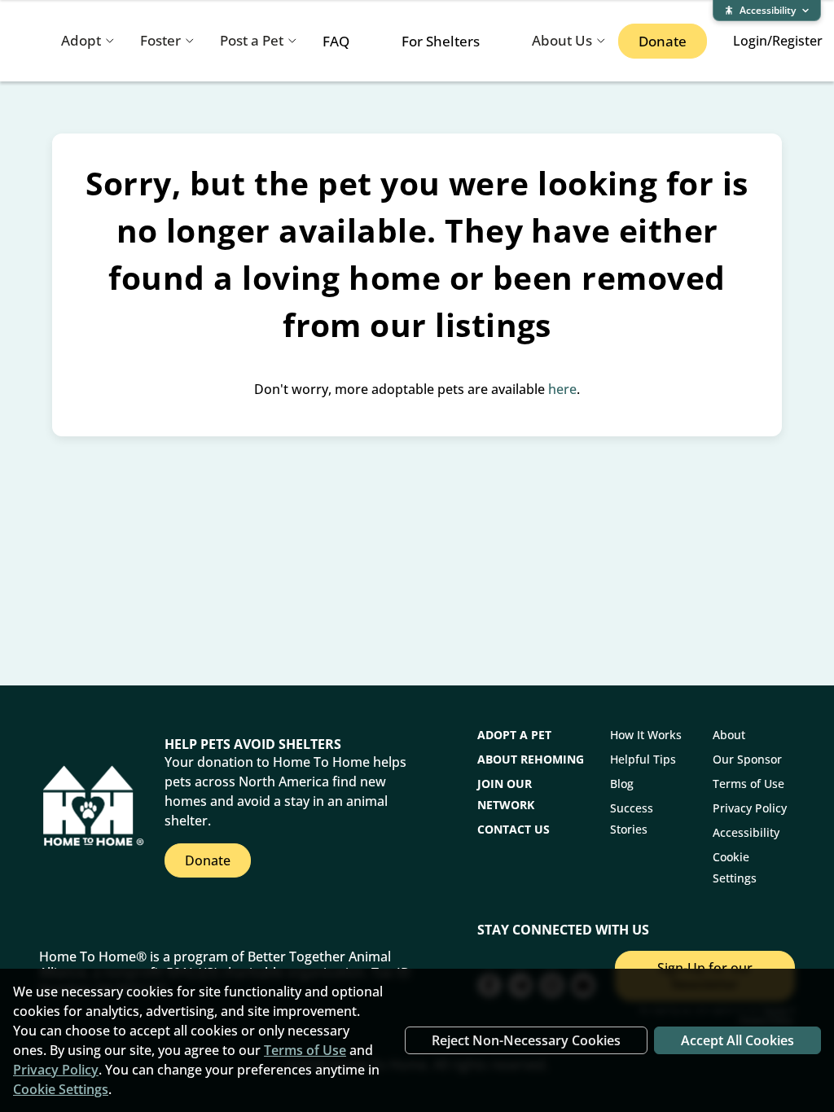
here (562, 389)
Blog (622, 783)
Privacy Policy (750, 808)
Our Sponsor (747, 759)
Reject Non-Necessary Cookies (526, 1040)
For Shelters (441, 41)
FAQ (336, 41)
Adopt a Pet (514, 734)
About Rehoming (530, 759)
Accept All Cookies (737, 1040)
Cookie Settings (60, 1089)
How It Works (646, 734)
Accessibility (746, 832)
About (729, 734)
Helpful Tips (643, 759)
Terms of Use (748, 783)
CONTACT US (513, 829)
